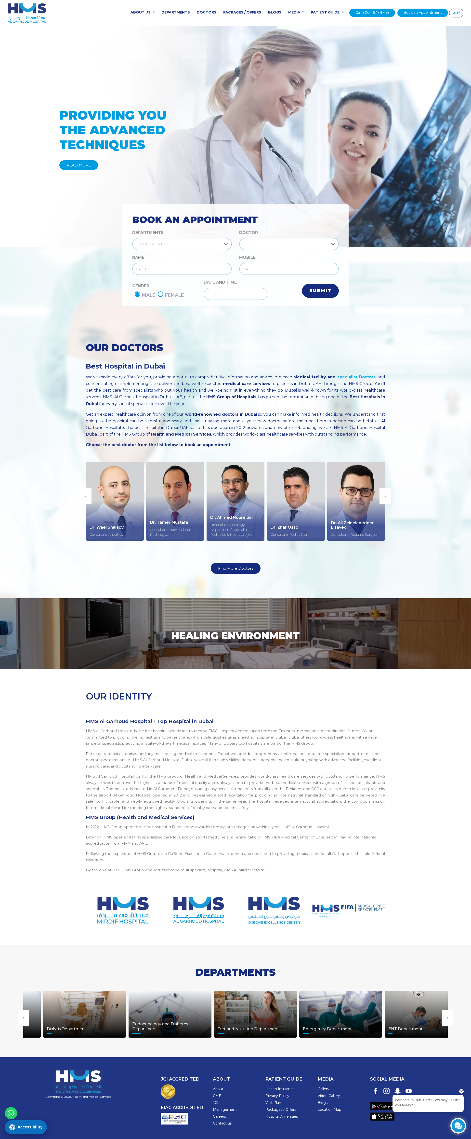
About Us (141, 12)
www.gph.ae (197, 907)
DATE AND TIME (220, 282)
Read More (79, 165)
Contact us (222, 1123)
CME (217, 1096)
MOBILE (247, 257)
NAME (138, 257)
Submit (320, 290)
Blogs (274, 12)
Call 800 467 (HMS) (372, 12)
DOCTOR (248, 232)
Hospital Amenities (281, 1116)
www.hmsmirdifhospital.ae (122, 907)
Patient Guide (325, 12)
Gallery (323, 1089)
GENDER (140, 286)
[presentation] (86, 496)
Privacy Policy (277, 1096)
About (218, 1089)
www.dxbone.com (273, 907)
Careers (219, 1116)
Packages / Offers (242, 12)
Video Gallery (329, 1096)
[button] (35, 136)
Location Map (329, 1109)
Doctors (206, 12)
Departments (175, 12)
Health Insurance (280, 1089)
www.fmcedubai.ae (348, 907)
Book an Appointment (423, 12)
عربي (456, 12)
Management (225, 1109)
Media (294, 12)
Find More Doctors (235, 568)
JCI (215, 1102)
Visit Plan (273, 1102)
